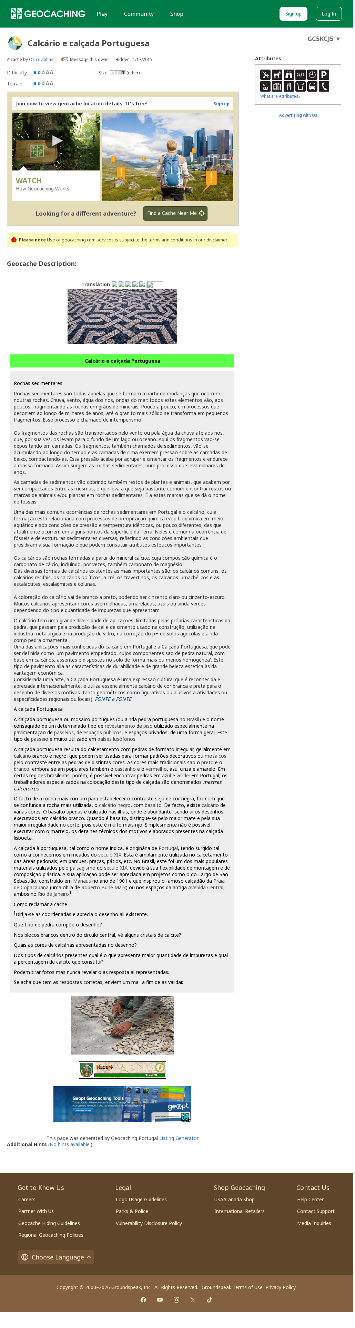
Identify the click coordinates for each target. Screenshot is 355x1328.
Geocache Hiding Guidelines (49, 1223)
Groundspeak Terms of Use (232, 1287)
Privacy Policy (280, 1287)
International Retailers (239, 1211)
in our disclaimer (210, 240)
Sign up (293, 13)
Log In (329, 13)
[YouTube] (160, 1300)
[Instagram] (176, 1300)
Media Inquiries (314, 1223)
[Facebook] (143, 1300)
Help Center (310, 1199)
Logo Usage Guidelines (141, 1199)
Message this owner (90, 59)
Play (102, 14)
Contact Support (316, 1211)
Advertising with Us (298, 115)
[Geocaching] (48, 14)
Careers (27, 1199)
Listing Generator (179, 1138)
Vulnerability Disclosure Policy (149, 1223)
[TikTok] (209, 1300)
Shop (176, 14)
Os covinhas (41, 59)
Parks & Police (132, 1211)
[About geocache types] (15, 43)
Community (139, 14)
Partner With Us (36, 1211)
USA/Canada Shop (234, 1199)
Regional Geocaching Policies (50, 1235)
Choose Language (58, 1257)
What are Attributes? (280, 96)
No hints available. (70, 1144)
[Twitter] (193, 1300)
